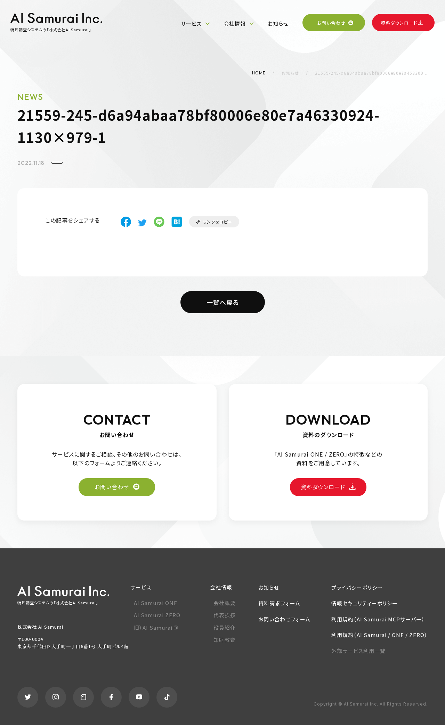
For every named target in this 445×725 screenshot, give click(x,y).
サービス (191, 23)
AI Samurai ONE (155, 602)
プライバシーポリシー (357, 587)
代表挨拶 (224, 615)
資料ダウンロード (399, 22)
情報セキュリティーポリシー (364, 603)
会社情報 (235, 23)
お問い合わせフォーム (284, 619)
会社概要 (224, 602)
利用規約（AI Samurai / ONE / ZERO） (379, 634)
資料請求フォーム (279, 603)
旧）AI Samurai (153, 627)
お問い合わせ (331, 22)
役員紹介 (224, 627)
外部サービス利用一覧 (358, 650)
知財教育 (224, 639)
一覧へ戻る (223, 302)
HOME (259, 72)
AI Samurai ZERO (157, 615)
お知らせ (278, 23)
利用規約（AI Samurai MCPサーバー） (378, 619)
